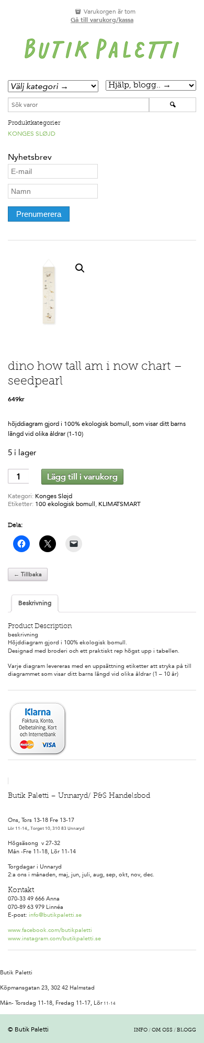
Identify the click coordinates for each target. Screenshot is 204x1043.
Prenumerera (38, 214)
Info (141, 1030)
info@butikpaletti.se (55, 915)
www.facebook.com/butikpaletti (50, 930)
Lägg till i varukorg (82, 476)
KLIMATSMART (119, 504)
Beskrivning (34, 603)
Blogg (186, 1030)
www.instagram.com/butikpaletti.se (54, 938)
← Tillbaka (28, 574)
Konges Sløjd (31, 133)
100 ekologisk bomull (65, 504)
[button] (80, 268)
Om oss (162, 1030)
